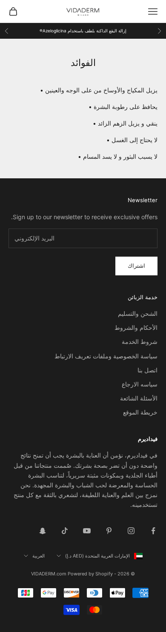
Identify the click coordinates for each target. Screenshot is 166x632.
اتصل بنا (147, 370)
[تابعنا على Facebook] (153, 530)
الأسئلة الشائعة (138, 398)
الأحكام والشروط (135, 327)
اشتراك (136, 265)
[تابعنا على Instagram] (131, 530)
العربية (38, 556)
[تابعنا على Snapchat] (42, 530)
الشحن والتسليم (137, 313)
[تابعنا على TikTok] (64, 530)
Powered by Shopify (90, 574)
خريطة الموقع (140, 412)
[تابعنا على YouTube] (87, 530)
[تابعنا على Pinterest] (109, 530)
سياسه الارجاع (139, 384)
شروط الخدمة (139, 341)
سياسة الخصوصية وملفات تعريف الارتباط (105, 356)
